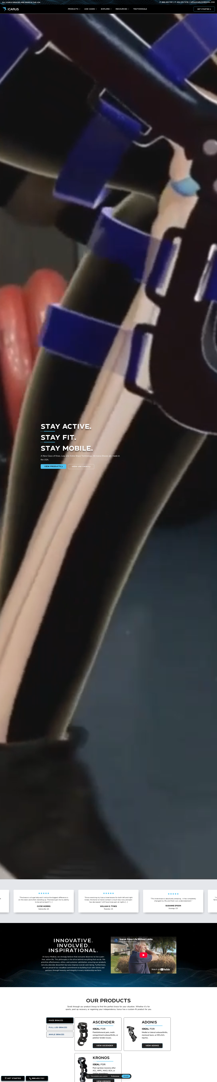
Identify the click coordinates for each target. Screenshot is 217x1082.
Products (73, 9)
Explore (105, 9)
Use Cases (89, 9)
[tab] (59, 1020)
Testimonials (140, 9)
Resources (121, 9)
